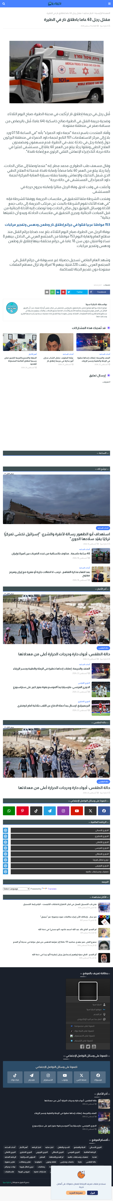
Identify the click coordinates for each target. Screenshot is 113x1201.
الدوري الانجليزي (102, 836)
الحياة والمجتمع (79, 1147)
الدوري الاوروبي (102, 866)
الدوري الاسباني (102, 830)
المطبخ (42, 1157)
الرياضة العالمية (90, 1152)
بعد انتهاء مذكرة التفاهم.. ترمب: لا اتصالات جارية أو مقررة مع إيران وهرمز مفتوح (49, 574)
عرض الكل (10, 474)
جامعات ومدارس (67, 1162)
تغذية (94, 1157)
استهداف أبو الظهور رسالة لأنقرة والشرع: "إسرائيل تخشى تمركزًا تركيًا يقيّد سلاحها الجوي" (57, 536)
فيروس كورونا (24, 1172)
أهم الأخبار (24, 1147)
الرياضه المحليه (10, 1157)
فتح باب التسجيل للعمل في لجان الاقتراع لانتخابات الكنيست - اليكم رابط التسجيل (60, 904)
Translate (52, 889)
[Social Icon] (104, 810)
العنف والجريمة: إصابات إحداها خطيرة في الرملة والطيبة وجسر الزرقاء (93, 359)
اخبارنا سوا (104, 26)
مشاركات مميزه (40, 1172)
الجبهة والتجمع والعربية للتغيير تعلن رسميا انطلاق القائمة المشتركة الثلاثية (20, 361)
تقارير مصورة (10, 1162)
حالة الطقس (91, 1162)
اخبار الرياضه (36, 1147)
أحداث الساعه (10, 1147)
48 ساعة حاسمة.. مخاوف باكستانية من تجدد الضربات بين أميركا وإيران (51, 553)
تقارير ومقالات (25, 1162)
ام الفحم (98, 1014)
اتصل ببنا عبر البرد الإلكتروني (89, 1019)
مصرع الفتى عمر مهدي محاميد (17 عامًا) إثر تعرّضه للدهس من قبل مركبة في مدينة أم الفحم (55, 942)
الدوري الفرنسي (102, 848)
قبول (92, 1193)
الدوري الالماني (102, 842)
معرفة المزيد (76, 1193)
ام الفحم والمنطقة (56, 1157)
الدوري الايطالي (102, 854)
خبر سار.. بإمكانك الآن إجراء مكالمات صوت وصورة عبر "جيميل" (68, 917)
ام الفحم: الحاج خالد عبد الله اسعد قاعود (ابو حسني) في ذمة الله (67, 929)
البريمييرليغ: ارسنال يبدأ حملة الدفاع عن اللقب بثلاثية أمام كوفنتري (53, 705)
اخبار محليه (88, 13)
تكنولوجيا (38, 1162)
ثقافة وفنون (51, 1162)
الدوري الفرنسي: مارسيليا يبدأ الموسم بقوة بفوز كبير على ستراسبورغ (51, 687)
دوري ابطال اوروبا (101, 860)
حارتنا (80, 1162)
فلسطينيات (9, 1172)
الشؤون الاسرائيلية (27, 1157)
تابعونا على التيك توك (84, 1031)
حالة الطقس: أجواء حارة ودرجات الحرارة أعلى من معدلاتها (64, 654)
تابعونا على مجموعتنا (84, 1026)
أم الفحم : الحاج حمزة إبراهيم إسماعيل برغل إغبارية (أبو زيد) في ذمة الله (64, 954)
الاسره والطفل (64, 1147)
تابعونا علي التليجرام (83, 1041)
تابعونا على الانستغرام (84, 1036)
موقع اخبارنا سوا (94, 1009)
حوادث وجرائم (10, 1167)
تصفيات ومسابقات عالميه (97, 871)
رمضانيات (41, 1167)
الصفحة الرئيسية (102, 13)
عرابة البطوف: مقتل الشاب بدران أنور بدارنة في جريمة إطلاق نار (58, 359)
